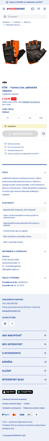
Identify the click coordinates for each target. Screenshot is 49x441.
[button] (24, 172)
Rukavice (27, 22)
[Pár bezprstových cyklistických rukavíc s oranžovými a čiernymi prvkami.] (24, 52)
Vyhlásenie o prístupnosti (11, 408)
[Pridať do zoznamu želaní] (43, 133)
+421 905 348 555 (10, 303)
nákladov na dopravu (31, 102)
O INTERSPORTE (11, 353)
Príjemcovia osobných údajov (34, 408)
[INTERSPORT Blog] (24, 379)
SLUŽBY (6, 370)
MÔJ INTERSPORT (12, 344)
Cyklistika (17, 22)
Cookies (27, 404)
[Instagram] (5, 323)
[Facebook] (12, 323)
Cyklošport (6, 22)
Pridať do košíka (22, 133)
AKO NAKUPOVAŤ (12, 335)
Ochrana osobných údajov (11, 404)
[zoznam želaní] (38, 8)
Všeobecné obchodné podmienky (14, 399)
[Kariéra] (24, 362)
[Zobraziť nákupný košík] (44, 8)
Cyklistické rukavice (13, 25)
